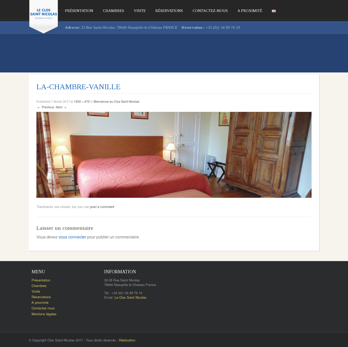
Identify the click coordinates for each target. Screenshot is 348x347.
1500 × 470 (82, 101)
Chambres (113, 11)
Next (61, 107)
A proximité (249, 11)
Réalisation (127, 340)
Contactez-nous (210, 11)
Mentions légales (44, 313)
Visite (140, 11)
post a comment (102, 206)
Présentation (79, 11)
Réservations (169, 11)
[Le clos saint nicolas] (43, 16)
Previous (45, 107)
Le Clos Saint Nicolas (130, 297)
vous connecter (72, 237)
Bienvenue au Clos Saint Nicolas (116, 101)
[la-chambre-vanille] (174, 154)
